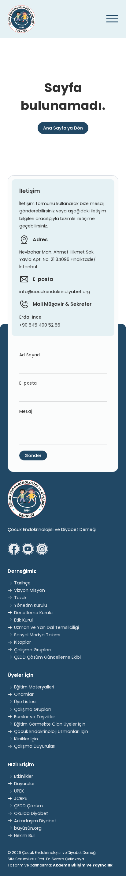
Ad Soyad (29, 355)
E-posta (28, 383)
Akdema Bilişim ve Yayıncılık (83, 865)
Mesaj (25, 411)
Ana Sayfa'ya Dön (63, 128)
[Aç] (110, 19)
